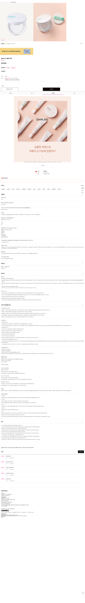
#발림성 (3, 249)
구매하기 (51, 149)
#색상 (13, 249)
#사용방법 (23, 249)
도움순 (82, 251)
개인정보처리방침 (23, 572)
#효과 (34, 249)
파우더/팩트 (13, 2)
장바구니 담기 (10, 149)
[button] (1, 52)
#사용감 (8, 249)
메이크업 (3, 2)
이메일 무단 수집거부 (31, 572)
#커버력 (58, 249)
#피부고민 (18, 249)
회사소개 (2, 572)
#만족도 (38, 249)
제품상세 (10, 153)
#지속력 (48, 249)
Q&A (74, 153)
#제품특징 (53, 249)
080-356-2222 (3, 574)
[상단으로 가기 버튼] (83, 596)
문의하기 (81, 511)
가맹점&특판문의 (14, 572)
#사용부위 (29, 249)
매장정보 (9, 572)
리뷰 (3, 120)
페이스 (8, 2)
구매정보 (53, 153)
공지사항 (6, 572)
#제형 (43, 249)
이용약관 (19, 572)
